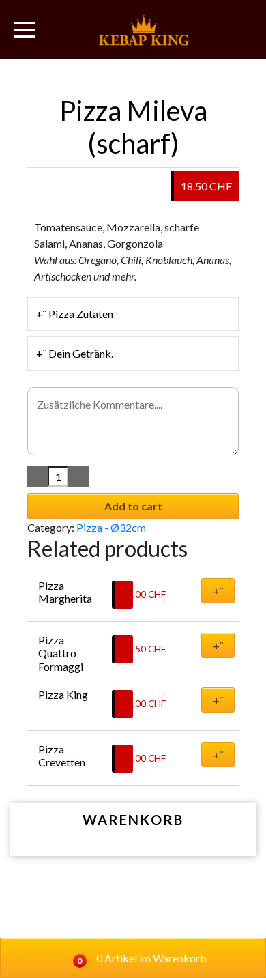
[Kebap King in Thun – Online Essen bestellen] (144, 30)
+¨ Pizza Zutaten (74, 313)
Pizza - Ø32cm (111, 527)
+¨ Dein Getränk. (74, 353)
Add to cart (133, 506)
